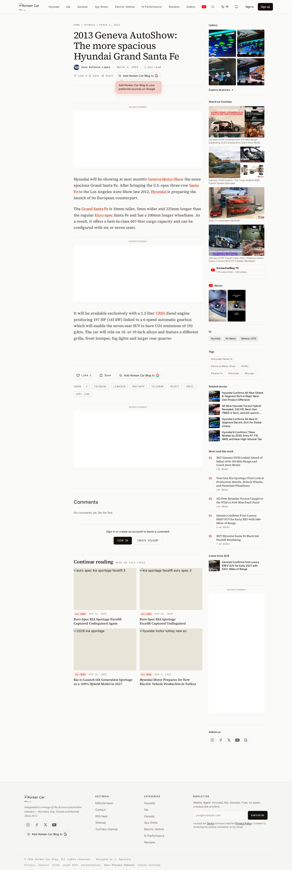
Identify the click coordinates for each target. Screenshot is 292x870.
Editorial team (104, 803)
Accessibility (91, 865)
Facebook (100, 386)
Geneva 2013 (248, 338)
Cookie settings (149, 865)
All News (230, 338)
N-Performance (152, 6)
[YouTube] (237, 740)
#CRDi (244, 366)
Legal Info (70, 865)
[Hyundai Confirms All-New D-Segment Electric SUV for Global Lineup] (222, 43)
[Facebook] (220, 740)
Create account (148, 540)
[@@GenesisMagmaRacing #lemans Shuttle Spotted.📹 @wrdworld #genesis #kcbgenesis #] (236, 306)
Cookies (43, 865)
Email (190, 386)
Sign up (265, 6)
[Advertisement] (138, 139)
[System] (237, 7)
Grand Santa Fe (94, 208)
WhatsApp (138, 386)
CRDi (160, 313)
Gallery (191, 6)
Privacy (29, 865)
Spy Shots (101, 6)
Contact (100, 809)
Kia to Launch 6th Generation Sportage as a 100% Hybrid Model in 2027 (103, 681)
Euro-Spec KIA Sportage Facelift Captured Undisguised (163, 621)
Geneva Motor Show (166, 179)
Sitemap (100, 822)
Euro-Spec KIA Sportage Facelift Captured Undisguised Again (98, 621)
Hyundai (54, 6)
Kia (68, 6)
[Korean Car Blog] (32, 6)
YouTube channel (106, 829)
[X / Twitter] (229, 740)
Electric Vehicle (125, 6)
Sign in (250, 6)
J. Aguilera (122, 859)
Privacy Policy (243, 823)
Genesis (82, 6)
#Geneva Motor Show (223, 366)
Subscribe (258, 815)
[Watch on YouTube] (204, 7)
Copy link (83, 394)
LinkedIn (119, 386)
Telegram (157, 386)
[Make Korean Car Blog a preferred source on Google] (245, 740)
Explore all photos (221, 89)
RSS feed (101, 816)
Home (77, 24)
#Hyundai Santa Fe (221, 359)
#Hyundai (233, 373)
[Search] (213, 7)
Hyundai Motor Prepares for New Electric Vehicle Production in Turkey (168, 681)
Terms (210, 823)
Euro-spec (104, 215)
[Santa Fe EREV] (250, 71)
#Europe (249, 373)
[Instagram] (212, 740)
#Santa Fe (216, 373)
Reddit (174, 386)
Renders (174, 6)
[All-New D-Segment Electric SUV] (250, 43)
